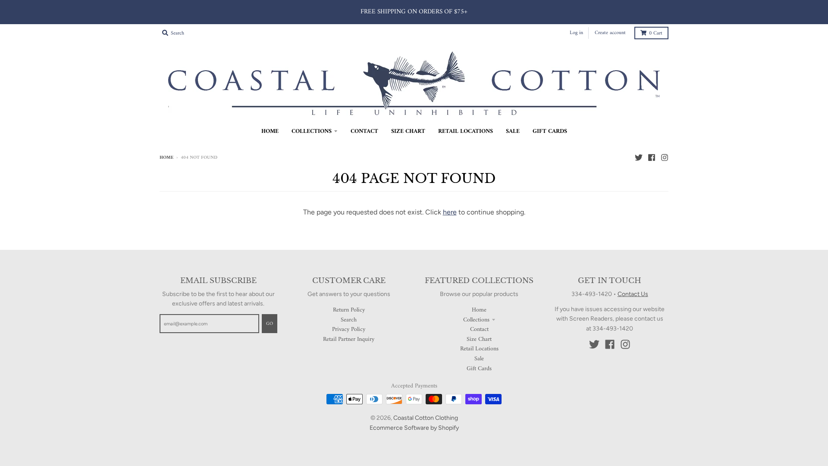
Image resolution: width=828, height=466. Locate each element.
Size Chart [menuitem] (408, 131)
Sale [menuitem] (513, 131)
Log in (576, 33)
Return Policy (349, 310)
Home (166, 158)
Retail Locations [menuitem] (465, 131)
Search (349, 320)
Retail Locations (479, 348)
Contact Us (633, 294)
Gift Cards (479, 368)
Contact (479, 329)
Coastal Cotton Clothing (425, 418)
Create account (610, 33)
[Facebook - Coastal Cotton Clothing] (652, 157)
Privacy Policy (348, 329)
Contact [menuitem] (364, 131)
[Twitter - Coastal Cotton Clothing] (639, 157)
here (450, 212)
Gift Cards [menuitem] (550, 131)
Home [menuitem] (270, 131)
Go (269, 324)
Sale (479, 358)
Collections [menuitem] (312, 131)
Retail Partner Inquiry (348, 339)
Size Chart (479, 339)
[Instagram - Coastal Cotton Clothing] (664, 157)
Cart (655, 33)
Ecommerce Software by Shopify (414, 427)
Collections (476, 320)
